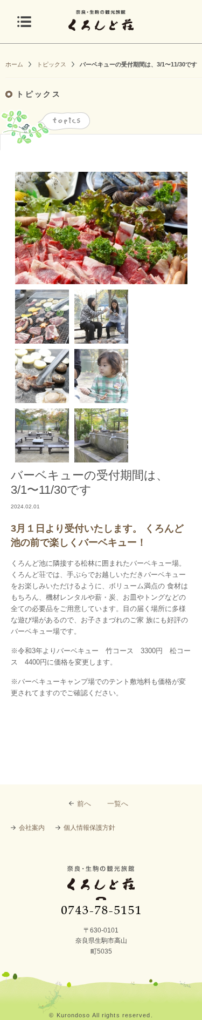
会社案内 (32, 827)
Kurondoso (73, 1015)
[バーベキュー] (42, 317)
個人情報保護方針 (89, 827)
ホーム (14, 64)
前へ (84, 804)
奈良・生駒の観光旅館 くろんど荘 (101, 889)
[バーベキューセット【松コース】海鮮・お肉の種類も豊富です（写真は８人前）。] (101, 228)
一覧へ (117, 804)
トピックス (51, 64)
